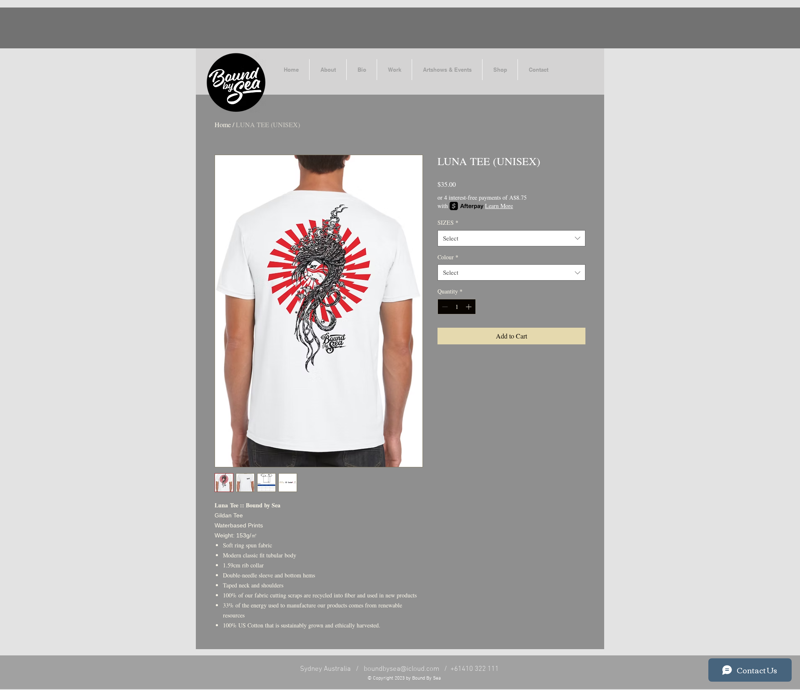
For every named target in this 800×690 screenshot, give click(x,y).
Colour (448, 257)
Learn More (499, 206)
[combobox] (511, 238)
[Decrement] (444, 306)
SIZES (448, 222)
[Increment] (469, 306)
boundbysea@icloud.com (401, 669)
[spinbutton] (456, 306)
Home (223, 124)
